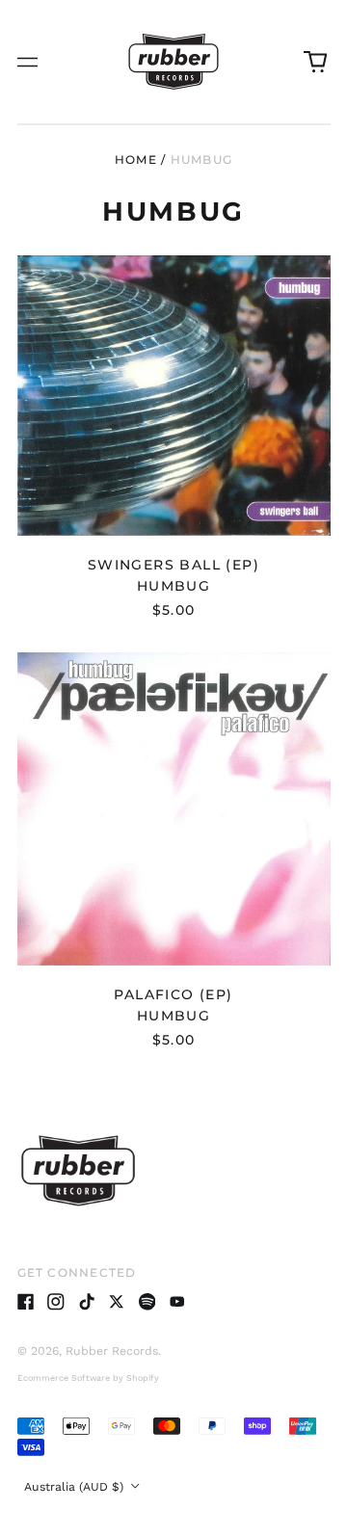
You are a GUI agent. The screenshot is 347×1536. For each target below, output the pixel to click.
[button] (315, 61)
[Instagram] (56, 1302)
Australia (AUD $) (75, 1487)
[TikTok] (86, 1302)
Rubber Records (112, 1351)
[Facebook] (26, 1302)
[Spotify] (147, 1302)
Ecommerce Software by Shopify (88, 1378)
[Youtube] (177, 1302)
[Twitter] (116, 1302)
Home (136, 159)
